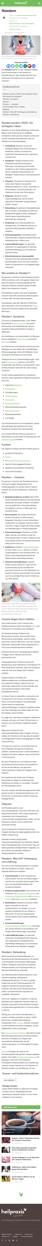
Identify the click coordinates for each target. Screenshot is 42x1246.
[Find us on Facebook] (2, 1240)
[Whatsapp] (17, 66)
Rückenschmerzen (12, 403)
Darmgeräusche (12, 362)
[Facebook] (8, 66)
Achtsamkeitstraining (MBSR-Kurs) (18, 926)
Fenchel (20, 1023)
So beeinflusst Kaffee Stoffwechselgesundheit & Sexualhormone (20, 1128)
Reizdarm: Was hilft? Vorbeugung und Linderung (19, 112)
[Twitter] (13, 66)
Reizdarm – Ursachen (10, 104)
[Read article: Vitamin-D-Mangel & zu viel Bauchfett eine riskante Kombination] (6, 1159)
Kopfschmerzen (11, 396)
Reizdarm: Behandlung (11, 114)
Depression (9, 399)
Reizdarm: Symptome (10, 99)
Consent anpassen (27, 1236)
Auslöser (6, 101)
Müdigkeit (18, 385)
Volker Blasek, (22, 23)
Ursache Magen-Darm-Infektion (14, 107)
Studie (34, 626)
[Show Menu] (3, 3)
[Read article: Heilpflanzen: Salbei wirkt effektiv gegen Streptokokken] (6, 1169)
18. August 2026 (18, 1172)
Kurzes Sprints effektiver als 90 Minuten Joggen (23, 1178)
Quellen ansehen (15, 29)
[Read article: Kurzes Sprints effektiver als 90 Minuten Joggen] (6, 1179)
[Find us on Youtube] (13, 1240)
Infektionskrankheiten (31, 547)
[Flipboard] (29, 66)
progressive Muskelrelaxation (16, 896)
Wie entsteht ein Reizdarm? (12, 96)
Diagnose (6, 109)
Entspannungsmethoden (26, 893)
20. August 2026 (9, 1132)
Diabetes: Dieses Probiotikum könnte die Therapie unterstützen (25, 1139)
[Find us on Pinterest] (9, 1240)
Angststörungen (8, 439)
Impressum (18, 1234)
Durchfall (5, 342)
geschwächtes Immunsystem (19, 460)
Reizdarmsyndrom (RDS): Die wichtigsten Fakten (20, 94)
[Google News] (34, 66)
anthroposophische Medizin (15, 1033)
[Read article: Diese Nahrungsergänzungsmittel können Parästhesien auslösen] (6, 1150)
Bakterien (20, 550)
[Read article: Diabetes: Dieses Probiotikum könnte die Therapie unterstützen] (6, 1140)
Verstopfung (22, 339)
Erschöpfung (10, 388)
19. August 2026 (18, 1162)
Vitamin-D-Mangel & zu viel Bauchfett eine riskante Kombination (25, 1158)
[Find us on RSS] (17, 1240)
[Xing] (25, 66)
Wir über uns (5, 1236)
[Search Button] (39, 3)
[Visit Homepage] (21, 3)
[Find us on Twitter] (5, 1240)
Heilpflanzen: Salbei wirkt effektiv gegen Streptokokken (24, 1168)
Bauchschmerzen (19, 323)
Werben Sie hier (7, 1234)
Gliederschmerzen (12, 410)
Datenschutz (29, 1234)
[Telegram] (21, 66)
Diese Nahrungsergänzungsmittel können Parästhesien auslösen (24, 1149)
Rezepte (15, 1236)
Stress (35, 305)
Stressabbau (25, 899)
